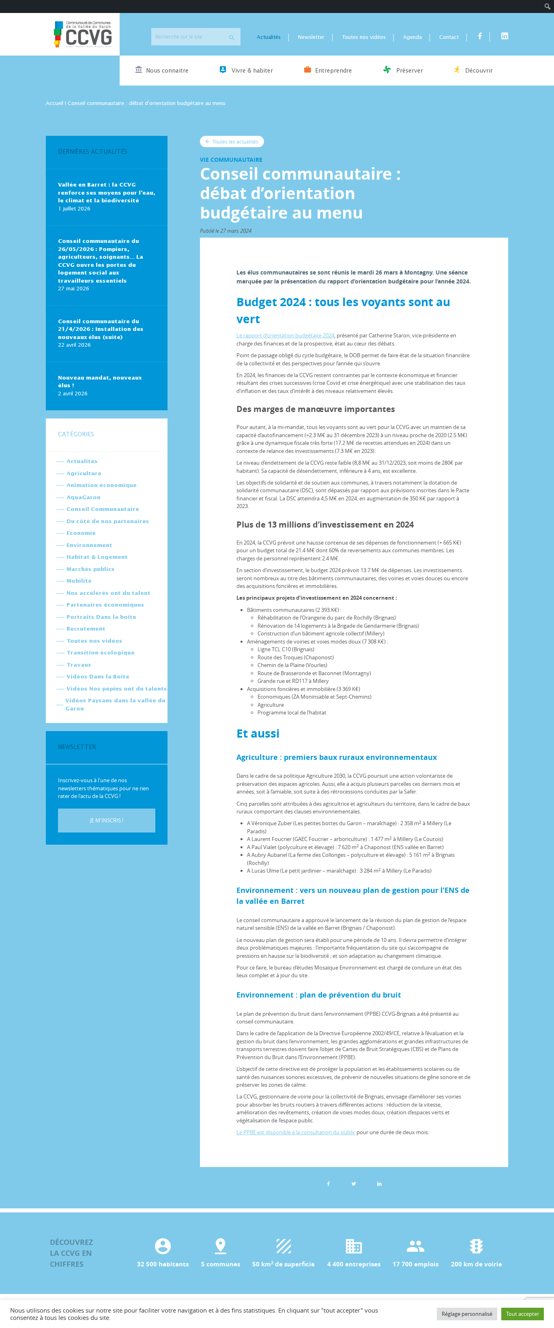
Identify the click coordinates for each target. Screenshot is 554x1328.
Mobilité (79, 581)
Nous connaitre (167, 71)
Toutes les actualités (234, 141)
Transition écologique (101, 653)
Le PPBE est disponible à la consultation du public (295, 1132)
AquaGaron (84, 497)
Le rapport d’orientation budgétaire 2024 (285, 335)
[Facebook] (328, 1183)
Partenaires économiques (105, 605)
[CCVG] (83, 34)
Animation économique (102, 485)
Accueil (54, 103)
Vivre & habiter (251, 71)
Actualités (269, 37)
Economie (81, 533)
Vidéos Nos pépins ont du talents (117, 689)
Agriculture (84, 473)
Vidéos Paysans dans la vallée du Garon (115, 705)
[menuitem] (547, 6)
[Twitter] (354, 1183)
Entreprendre (333, 71)
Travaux (79, 665)
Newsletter (311, 37)
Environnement (89, 545)
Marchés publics (91, 569)
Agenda (412, 37)
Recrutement (86, 629)
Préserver (409, 71)
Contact (449, 37)
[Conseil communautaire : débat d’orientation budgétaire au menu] (379, 1183)
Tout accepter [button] (522, 1313)
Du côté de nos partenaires (108, 521)
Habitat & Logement (97, 557)
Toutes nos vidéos (364, 37)
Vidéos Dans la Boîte (98, 677)
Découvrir (478, 71)
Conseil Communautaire (103, 509)
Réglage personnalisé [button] (467, 1313)
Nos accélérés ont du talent (108, 593)
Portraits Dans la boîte (101, 617)
